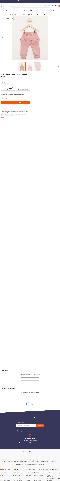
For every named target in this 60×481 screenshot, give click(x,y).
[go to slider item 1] (30, 66)
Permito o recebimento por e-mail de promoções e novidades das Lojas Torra (26, 430)
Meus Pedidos (16, 475)
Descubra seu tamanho (9, 89)
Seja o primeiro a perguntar (30, 396)
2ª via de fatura (28, 475)
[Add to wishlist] (28, 75)
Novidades (3, 10)
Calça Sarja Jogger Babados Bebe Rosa (37, 14)
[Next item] (56, 1)
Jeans (7, 14)
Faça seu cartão (28, 478)
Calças (24, 14)
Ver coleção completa (15, 102)
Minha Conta (16, 472)
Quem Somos (3, 472)
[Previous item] (3, 1)
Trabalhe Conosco (4, 478)
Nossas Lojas (3, 475)
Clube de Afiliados (38, 475)
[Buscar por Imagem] (45, 6)
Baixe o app (37, 472)
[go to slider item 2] (37, 66)
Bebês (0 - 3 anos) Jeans (15, 14)
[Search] (48, 6)
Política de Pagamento (18, 478)
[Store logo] (5, 6)
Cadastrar (40, 425)
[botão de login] (55, 6)
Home (2, 14)
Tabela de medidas (24, 89)
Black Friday (37, 478)
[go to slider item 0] (22, 66)
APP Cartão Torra (29, 472)
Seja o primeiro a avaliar (30, 379)
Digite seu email (20, 422)
